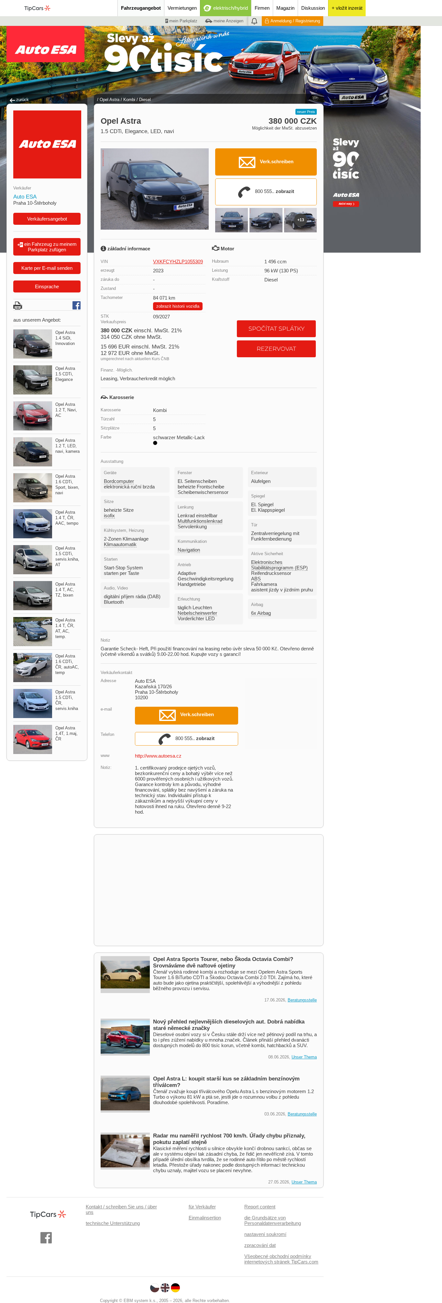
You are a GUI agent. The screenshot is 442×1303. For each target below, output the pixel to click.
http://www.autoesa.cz (158, 756)
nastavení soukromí (265, 1234)
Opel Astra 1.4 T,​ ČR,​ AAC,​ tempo (66, 518)
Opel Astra (109, 99)
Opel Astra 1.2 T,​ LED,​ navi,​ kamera (67, 446)
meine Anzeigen (227, 20)
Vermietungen (182, 8)
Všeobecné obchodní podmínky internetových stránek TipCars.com (281, 1258)
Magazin (285, 8)
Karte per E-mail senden (46, 268)
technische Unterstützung (113, 1223)
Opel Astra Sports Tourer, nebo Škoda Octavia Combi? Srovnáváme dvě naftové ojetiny (223, 962)
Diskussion (313, 8)
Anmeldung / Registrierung (295, 20)
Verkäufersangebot (47, 219)
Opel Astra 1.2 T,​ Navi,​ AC (66, 410)
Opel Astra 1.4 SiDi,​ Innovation (65, 338)
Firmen (262, 8)
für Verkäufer (202, 1206)
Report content (259, 1206)
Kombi (129, 99)
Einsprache (47, 286)
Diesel (145, 99)
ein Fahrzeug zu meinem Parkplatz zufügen (50, 246)
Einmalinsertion (205, 1217)
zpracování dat (260, 1245)
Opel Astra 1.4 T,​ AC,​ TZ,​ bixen (65, 590)
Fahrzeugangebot (141, 8)
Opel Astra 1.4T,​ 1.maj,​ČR (66, 733)
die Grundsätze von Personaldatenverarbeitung (272, 1220)
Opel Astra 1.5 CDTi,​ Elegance (65, 374)
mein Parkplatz (182, 20)
